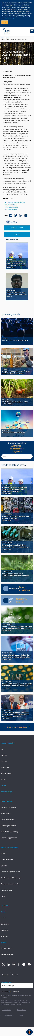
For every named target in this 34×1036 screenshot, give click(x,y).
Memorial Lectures (7, 859)
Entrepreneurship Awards (9, 884)
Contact (15, 975)
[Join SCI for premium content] (6, 600)
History (3, 918)
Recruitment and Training (9, 832)
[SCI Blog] (23, 964)
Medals (3, 853)
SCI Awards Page (11, 209)
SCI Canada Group (11, 205)
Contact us (4, 930)
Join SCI (17, 234)
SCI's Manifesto (6, 773)
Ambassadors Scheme (8, 807)
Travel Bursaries (6, 890)
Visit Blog (14, 222)
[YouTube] (29, 964)
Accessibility (6, 1010)
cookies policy (9, 18)
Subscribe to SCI (17, 228)
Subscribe (5, 975)
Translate (16, 991)
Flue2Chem (5, 767)
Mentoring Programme (8, 825)
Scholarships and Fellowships (11, 878)
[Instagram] (14, 964)
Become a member (7, 954)
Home (2, 37)
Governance (5, 924)
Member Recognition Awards (10, 872)
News (7, 37)
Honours (4, 866)
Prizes (3, 896)
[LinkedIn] (9, 964)
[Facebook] (19, 964)
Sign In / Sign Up (6, 948)
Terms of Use (21, 1010)
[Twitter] (3, 965)
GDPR (21, 1015)
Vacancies (4, 936)
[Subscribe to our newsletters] (6, 588)
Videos (3, 779)
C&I (2, 749)
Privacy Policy (8, 1015)
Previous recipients (11, 207)
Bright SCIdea (5, 813)
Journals (4, 755)
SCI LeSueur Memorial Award (15, 202)
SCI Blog (4, 761)
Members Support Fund (9, 838)
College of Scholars (7, 819)
